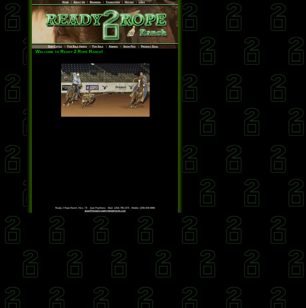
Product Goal (149, 46)
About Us (79, 2)
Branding (95, 2)
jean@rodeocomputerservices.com (105, 210)
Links (142, 2)
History (129, 2)
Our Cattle (55, 46)
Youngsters (113, 2)
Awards (113, 46)
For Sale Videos (77, 46)
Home (65, 2)
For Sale (97, 46)
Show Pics (129, 46)
